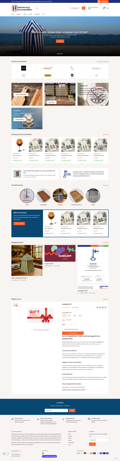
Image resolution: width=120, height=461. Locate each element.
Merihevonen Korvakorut (83, 155)
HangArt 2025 (49, 264)
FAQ (43, 14)
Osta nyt (16, 38)
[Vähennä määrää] (67, 324)
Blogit (25, 14)
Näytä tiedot (106, 299)
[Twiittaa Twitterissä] (103, 307)
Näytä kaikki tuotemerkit (103, 61)
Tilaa (72, 410)
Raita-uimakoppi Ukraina (19, 278)
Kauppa (18, 14)
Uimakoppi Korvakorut (34, 155)
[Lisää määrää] (75, 324)
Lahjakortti (66, 304)
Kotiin (12, 14)
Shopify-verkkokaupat (15, 456)
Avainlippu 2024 (83, 291)
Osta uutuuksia (19, 223)
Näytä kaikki (106, 134)
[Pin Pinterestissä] (100, 307)
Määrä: (63, 324)
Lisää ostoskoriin (73, 333)
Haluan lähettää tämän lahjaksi (71, 329)
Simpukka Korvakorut (99, 155)
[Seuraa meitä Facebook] (43, 453)
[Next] (108, 150)
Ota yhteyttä (37, 14)
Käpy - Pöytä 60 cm (17, 155)
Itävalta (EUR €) (15, 451)
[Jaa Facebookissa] (98, 307)
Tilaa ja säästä (104, 1)
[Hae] (83, 8)
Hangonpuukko (16, 153)
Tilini (89, 8)
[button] (5, 453)
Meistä (30, 14)
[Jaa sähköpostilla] (105, 307)
